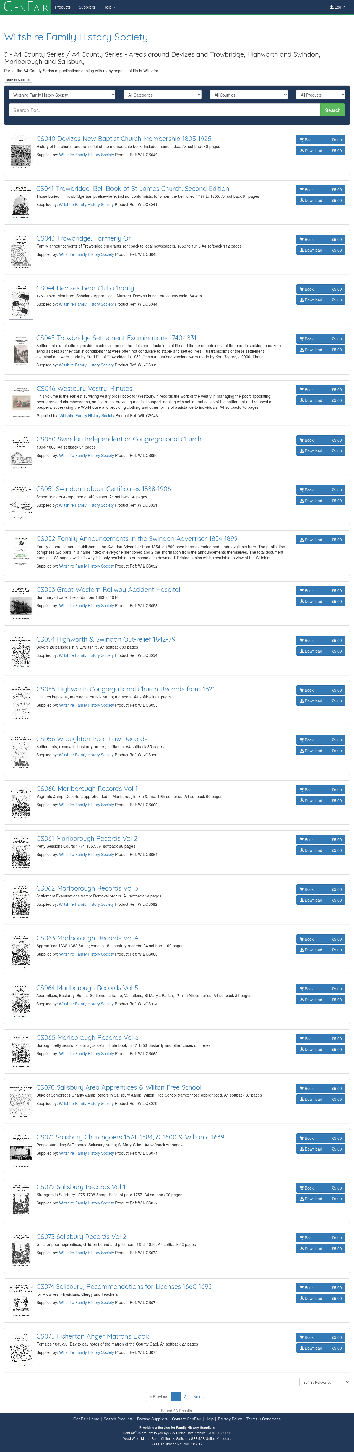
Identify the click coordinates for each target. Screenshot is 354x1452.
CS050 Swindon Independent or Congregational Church (119, 439)
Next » (199, 1396)
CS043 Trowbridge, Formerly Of (84, 238)
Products (63, 7)
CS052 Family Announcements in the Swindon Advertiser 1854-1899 (137, 538)
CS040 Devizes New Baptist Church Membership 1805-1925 (124, 138)
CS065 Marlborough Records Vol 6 (88, 1037)
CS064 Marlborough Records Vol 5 (87, 987)
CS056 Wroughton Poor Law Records (91, 739)
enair (25, 7)
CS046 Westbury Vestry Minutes (84, 388)
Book (323, 139)
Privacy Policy (230, 1419)
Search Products (118, 1419)
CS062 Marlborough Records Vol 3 (87, 888)
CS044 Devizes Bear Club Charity (85, 288)
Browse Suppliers (152, 1419)
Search (333, 109)
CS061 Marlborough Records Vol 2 (87, 838)
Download (323, 150)
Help (209, 1419)
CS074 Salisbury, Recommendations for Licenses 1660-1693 (124, 1286)
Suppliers (87, 7)
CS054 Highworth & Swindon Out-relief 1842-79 (105, 639)
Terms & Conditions (263, 1419)
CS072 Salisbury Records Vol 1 (81, 1187)
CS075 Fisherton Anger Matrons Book (93, 1336)
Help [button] (108, 7)
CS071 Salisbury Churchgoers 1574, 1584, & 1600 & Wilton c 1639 (130, 1137)
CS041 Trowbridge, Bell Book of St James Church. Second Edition (132, 188)
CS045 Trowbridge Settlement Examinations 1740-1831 (116, 338)
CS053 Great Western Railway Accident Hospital (108, 589)
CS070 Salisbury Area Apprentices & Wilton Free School (118, 1087)
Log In (340, 7)
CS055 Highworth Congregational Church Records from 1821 (126, 689)
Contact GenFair (186, 1419)
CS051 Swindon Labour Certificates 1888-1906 (103, 489)
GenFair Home (86, 1419)
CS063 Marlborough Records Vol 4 (87, 938)
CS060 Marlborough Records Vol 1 (87, 788)
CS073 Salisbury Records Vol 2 (81, 1236)
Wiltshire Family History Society (76, 36)
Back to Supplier (18, 79)
